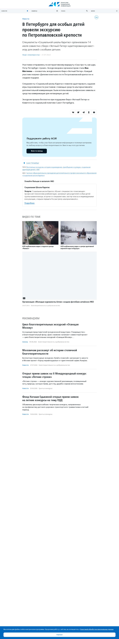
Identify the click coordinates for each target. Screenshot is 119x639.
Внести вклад (37, 151)
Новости (25, 19)
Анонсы (25, 342)
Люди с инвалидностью (31, 55)
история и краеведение (53, 167)
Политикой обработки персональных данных (97, 629)
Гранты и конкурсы (45, 388)
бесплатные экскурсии (35, 167)
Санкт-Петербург (32, 163)
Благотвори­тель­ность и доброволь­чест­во (45, 305)
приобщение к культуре (72, 167)
